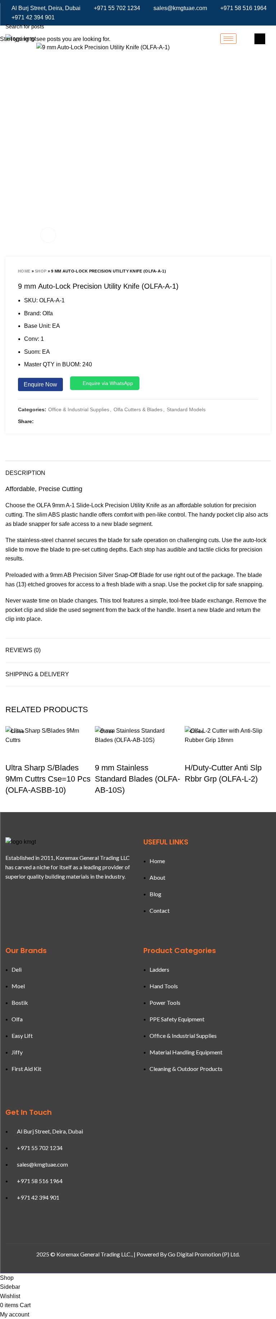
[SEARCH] (266, 26)
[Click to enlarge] (48, 235)
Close (17, 731)
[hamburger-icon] (228, 38)
